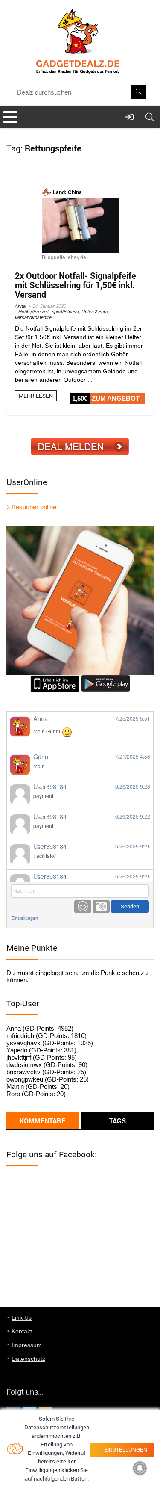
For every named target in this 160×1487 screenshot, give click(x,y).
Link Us (22, 1317)
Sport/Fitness (65, 311)
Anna (20, 306)
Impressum (27, 1345)
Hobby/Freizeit (33, 311)
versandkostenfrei (33, 317)
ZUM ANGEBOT (116, 398)
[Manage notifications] (140, 1468)
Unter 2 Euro (94, 311)
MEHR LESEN (36, 395)
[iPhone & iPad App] (54, 679)
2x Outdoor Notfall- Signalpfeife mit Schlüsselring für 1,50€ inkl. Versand (75, 285)
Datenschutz (28, 1358)
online (31, 507)
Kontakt (22, 1331)
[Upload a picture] (101, 906)
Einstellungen (24, 918)
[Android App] (105, 679)
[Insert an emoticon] (82, 906)
